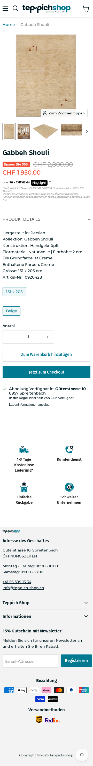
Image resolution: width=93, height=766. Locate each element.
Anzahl (9, 326)
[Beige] (12, 316)
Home (9, 24)
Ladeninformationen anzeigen (30, 404)
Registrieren (76, 660)
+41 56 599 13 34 (17, 581)
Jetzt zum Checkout (46, 372)
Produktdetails (22, 219)
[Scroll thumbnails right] (86, 131)
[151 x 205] (15, 297)
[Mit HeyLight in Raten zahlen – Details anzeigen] (50, 182)
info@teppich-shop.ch (23, 587)
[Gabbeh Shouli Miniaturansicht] (9, 131)
